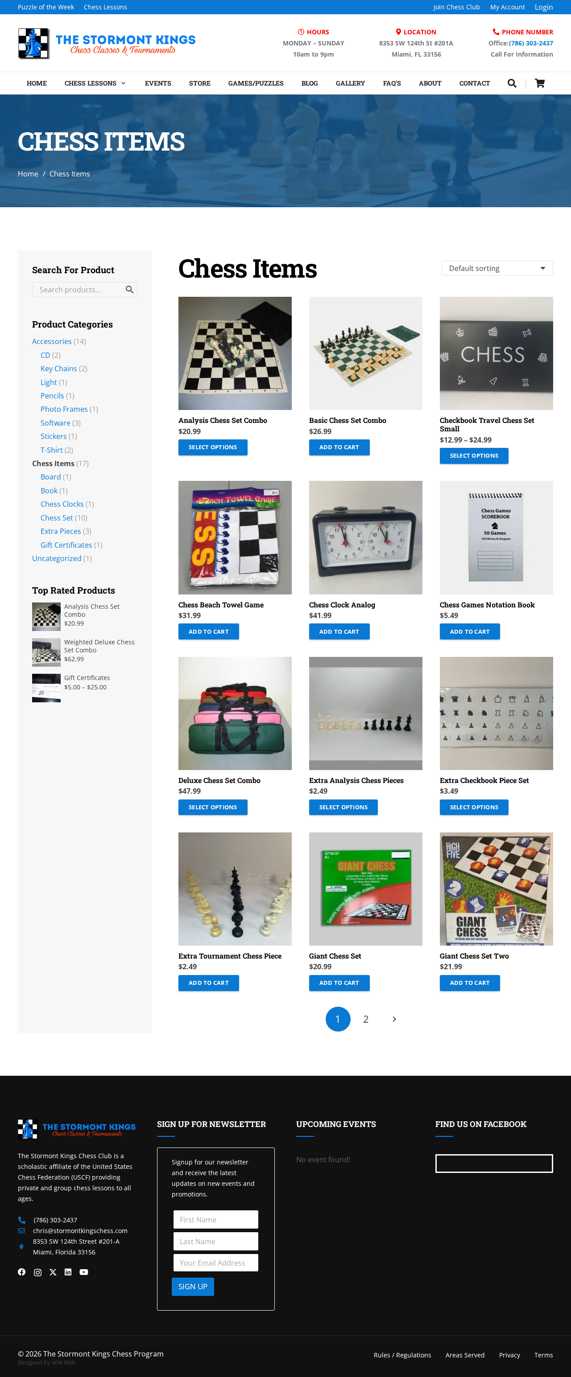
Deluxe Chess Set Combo (219, 780)
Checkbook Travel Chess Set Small (487, 424)
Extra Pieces (61, 531)
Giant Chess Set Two (474, 955)
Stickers (54, 436)
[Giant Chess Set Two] (496, 889)
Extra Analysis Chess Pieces (356, 780)
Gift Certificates (66, 545)
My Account (507, 7)
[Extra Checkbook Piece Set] (496, 713)
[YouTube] (83, 1272)
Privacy (509, 1355)
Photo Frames (64, 409)
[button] (121, 83)
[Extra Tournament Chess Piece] (235, 889)
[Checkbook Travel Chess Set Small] (496, 353)
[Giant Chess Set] (365, 889)
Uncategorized (57, 558)
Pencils (52, 396)
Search (130, 290)
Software (55, 423)
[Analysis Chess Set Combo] (235, 353)
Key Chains (59, 368)
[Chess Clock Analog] (365, 537)
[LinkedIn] (68, 1272)
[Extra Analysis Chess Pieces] (365, 713)
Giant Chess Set (335, 955)
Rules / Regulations (402, 1355)
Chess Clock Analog (342, 604)
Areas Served (465, 1355)
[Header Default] (107, 43)
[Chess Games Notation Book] (496, 537)
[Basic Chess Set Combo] (365, 353)
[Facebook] (22, 1272)
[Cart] (540, 83)
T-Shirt (52, 450)
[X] (53, 1272)
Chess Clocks (62, 504)
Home (28, 174)
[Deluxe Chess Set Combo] (235, 713)
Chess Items (53, 463)
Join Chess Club (457, 7)
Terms (543, 1355)
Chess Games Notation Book (487, 604)
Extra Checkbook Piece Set (484, 780)
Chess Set (57, 518)
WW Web (64, 1362)
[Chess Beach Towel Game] (235, 537)
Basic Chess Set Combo (347, 420)
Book (49, 491)
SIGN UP (192, 1286)
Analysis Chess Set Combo (222, 420)
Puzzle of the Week (46, 7)
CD (45, 355)
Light (49, 382)
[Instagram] (37, 1272)
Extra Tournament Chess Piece (229, 955)
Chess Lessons (105, 7)
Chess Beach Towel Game (221, 604)
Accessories (52, 341)
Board (51, 477)
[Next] (393, 1019)
